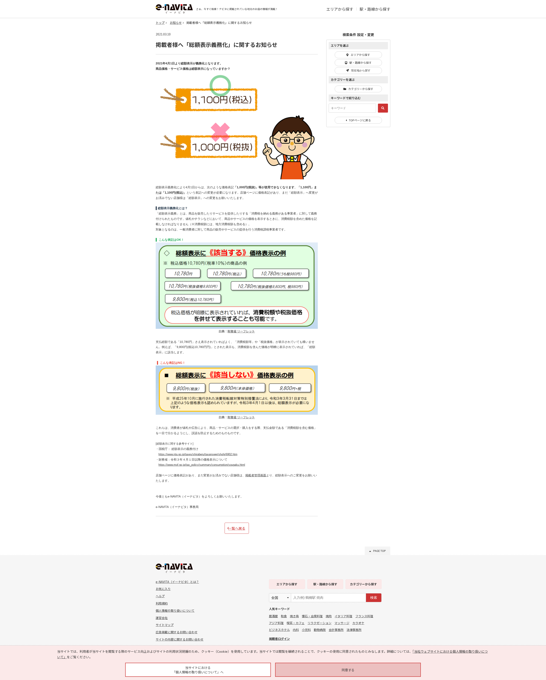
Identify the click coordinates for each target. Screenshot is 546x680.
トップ (160, 22)
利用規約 (162, 603)
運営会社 (162, 618)
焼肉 (329, 616)
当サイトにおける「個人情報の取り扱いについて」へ (198, 669)
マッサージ (341, 623)
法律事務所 (354, 630)
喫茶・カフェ (296, 623)
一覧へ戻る (236, 528)
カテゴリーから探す (360, 89)
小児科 (306, 630)
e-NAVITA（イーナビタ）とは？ (177, 582)
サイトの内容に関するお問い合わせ (179, 639)
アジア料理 (276, 623)
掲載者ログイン (279, 639)
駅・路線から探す (375, 9)
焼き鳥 (294, 616)
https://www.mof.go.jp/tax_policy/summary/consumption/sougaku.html (201, 464)
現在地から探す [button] (360, 70)
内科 (296, 630)
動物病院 (320, 630)
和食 (284, 616)
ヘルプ (160, 596)
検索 (373, 597)
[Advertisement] (358, 200)
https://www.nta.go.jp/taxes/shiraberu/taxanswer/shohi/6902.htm (197, 454)
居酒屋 (273, 616)
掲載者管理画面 (255, 475)
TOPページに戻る (360, 120)
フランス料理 (364, 616)
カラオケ (358, 623)
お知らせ (176, 22)
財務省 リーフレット (241, 331)
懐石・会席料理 (312, 616)
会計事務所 (336, 630)
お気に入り (163, 589)
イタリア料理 (343, 616)
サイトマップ (165, 625)
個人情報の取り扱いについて (175, 610)
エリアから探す (339, 9)
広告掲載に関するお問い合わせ (176, 632)
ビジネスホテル (279, 630)
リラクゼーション (319, 623)
